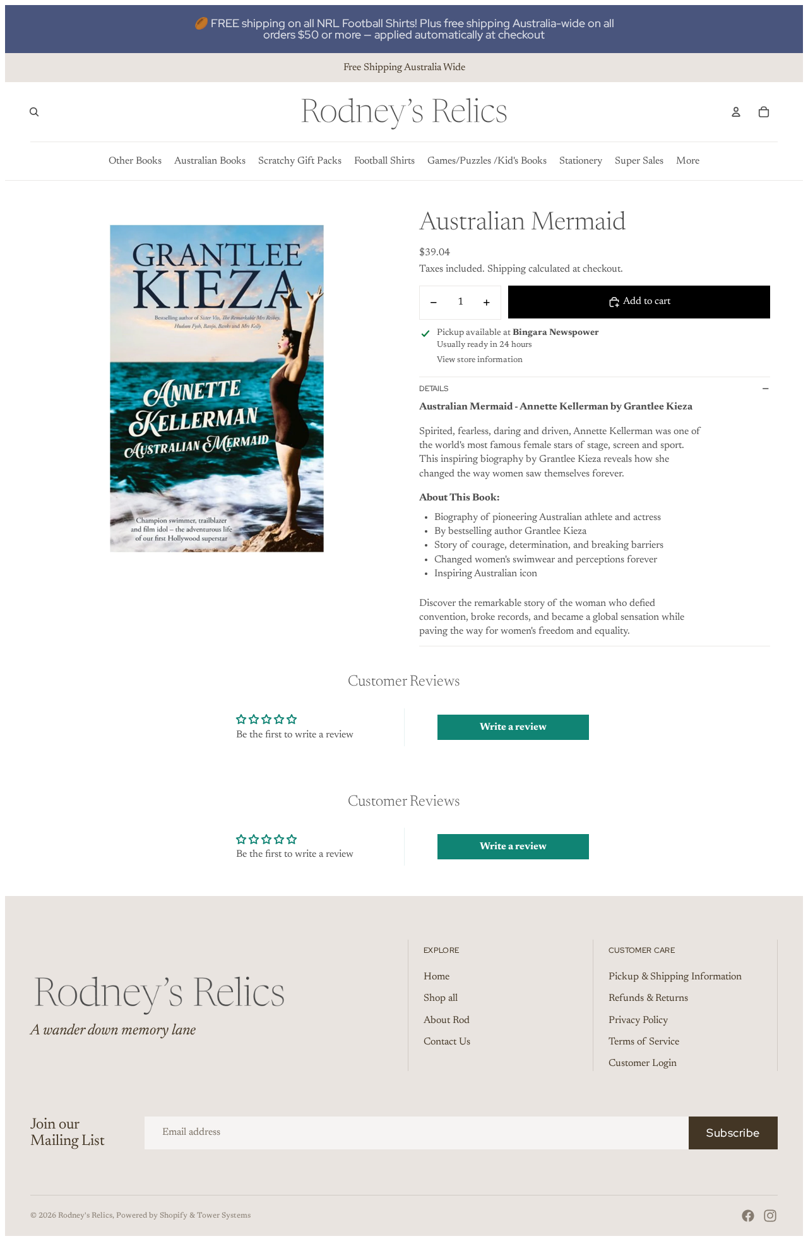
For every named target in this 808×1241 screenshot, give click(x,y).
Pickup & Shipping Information (675, 977)
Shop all (441, 998)
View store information (480, 360)
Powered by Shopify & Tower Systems (183, 1216)
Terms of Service (644, 1042)
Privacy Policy (638, 1020)
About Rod (447, 1020)
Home (436, 977)
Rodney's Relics (85, 1216)
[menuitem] (687, 161)
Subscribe (733, 1132)
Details (433, 389)
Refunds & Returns (648, 998)
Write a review (513, 727)
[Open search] (34, 112)
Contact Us (447, 1042)
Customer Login (643, 1063)
